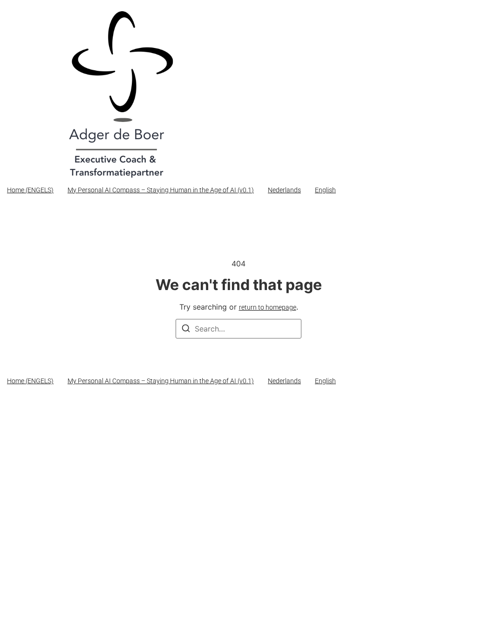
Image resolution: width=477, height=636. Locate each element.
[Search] (186, 329)
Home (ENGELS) (30, 190)
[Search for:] (238, 328)
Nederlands (284, 190)
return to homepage (267, 307)
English (325, 190)
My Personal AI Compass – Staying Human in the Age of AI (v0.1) (161, 190)
